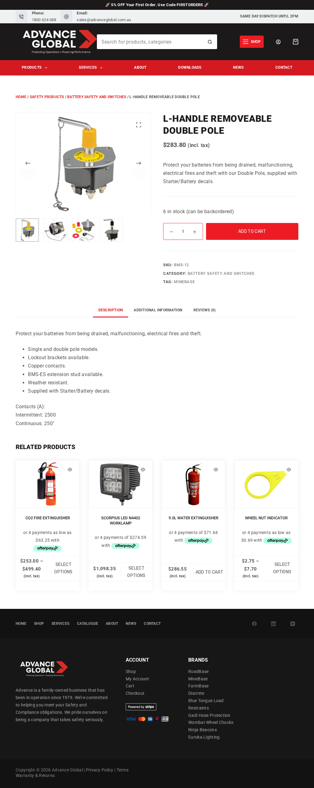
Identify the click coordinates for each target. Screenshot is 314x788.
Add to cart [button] (210, 572)
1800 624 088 (44, 19)
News (238, 67)
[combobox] (150, 41)
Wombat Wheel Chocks (210, 722)
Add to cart (252, 231)
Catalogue (87, 623)
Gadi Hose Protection (209, 715)
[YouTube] (292, 624)
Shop (39, 623)
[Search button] (209, 41)
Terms (122, 769)
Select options (63, 568)
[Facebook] (254, 624)
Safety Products (47, 97)
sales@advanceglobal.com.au (104, 19)
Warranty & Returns (35, 775)
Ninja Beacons (202, 729)
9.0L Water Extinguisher (193, 518)
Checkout (135, 693)
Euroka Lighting (204, 737)
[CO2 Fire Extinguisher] (47, 484)
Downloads (189, 67)
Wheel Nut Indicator (266, 518)
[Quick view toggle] (70, 470)
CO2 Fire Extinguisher (47, 518)
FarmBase (198, 685)
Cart (130, 685)
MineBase (184, 281)
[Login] (278, 42)
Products (31, 67)
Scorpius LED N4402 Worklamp (120, 520)
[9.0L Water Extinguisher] (193, 484)
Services (88, 67)
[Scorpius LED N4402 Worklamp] (120, 484)
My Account (137, 678)
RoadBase (198, 671)
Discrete (196, 693)
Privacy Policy (99, 769)
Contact (283, 67)
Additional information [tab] (158, 310)
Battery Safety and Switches (96, 97)
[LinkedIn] (273, 624)
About (140, 67)
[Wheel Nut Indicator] (266, 484)
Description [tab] (110, 310)
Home (21, 97)
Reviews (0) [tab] (204, 310)
